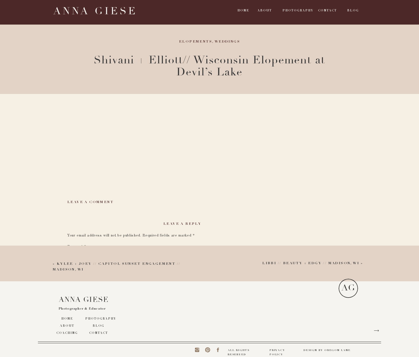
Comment (76, 246)
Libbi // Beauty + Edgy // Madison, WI (310, 263)
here (131, 121)
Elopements (195, 41)
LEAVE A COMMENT (90, 202)
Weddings (227, 41)
